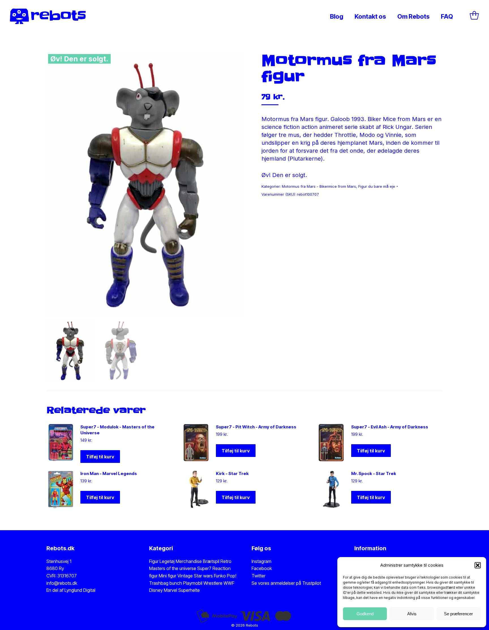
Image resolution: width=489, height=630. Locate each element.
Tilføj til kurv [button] (100, 456)
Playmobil (193, 583)
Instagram (261, 561)
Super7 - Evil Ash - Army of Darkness (389, 427)
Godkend (365, 613)
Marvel (170, 590)
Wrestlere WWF (218, 583)
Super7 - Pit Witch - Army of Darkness (256, 427)
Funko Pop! (225, 576)
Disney (156, 590)
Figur (153, 561)
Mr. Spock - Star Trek (373, 473)
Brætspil (211, 561)
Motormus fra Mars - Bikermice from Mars (319, 186)
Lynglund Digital (80, 590)
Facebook (262, 568)
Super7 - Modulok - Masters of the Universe (117, 429)
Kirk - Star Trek (232, 473)
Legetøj (167, 561)
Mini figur (168, 576)
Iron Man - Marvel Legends (108, 473)
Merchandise (189, 561)
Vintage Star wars (195, 576)
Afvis (412, 613)
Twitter (258, 576)
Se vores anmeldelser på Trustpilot (286, 583)
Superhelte (188, 590)
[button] (478, 565)
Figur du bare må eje (376, 186)
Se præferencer (458, 613)
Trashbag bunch (166, 583)
